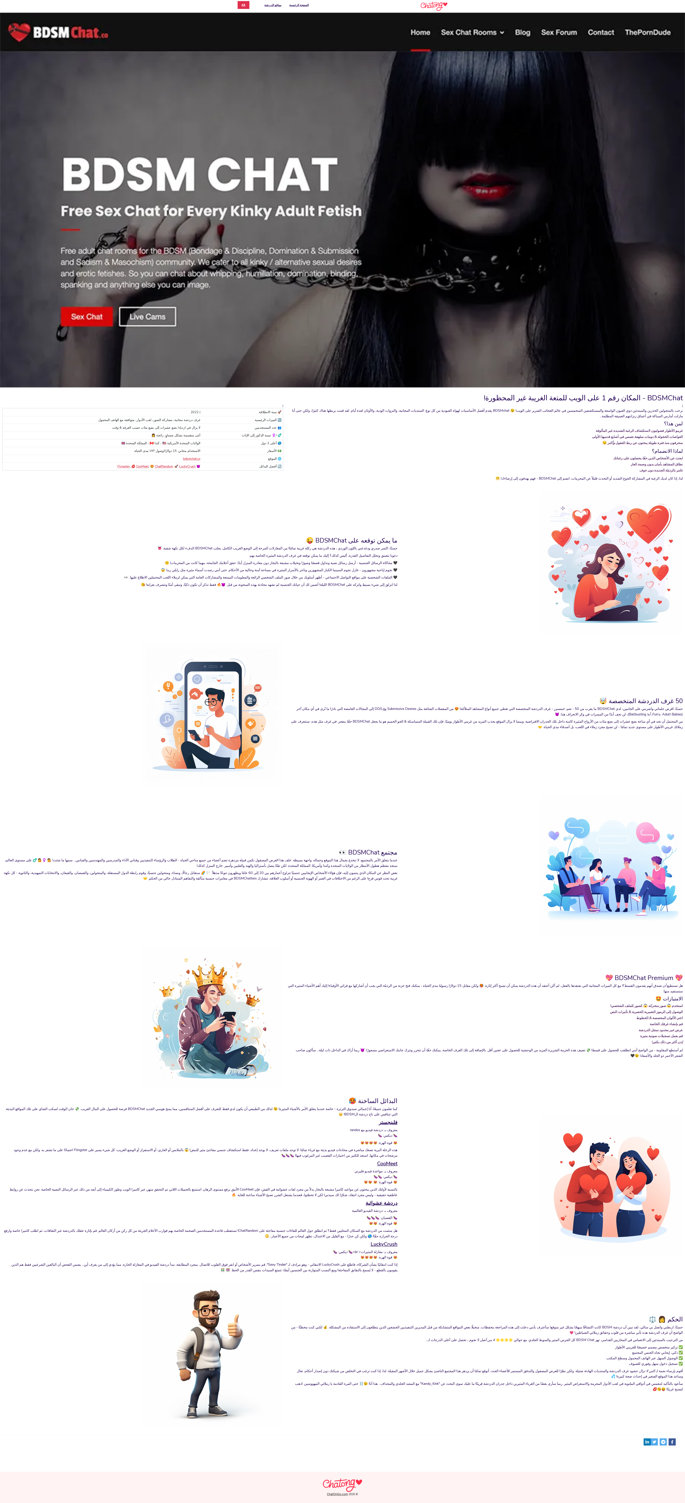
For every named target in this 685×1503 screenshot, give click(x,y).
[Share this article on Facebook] (672, 1442)
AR (243, 5)
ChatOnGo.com (337, 1494)
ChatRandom (164, 466)
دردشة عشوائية (381, 1203)
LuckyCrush (187, 466)
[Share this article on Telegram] (663, 1442)
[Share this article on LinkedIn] (647, 1442)
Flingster (123, 466)
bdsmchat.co (191, 459)
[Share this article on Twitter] (654, 1442)
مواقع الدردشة (272, 5)
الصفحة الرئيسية (299, 5)
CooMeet (142, 466)
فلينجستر (388, 1122)
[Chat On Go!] (434, 6)
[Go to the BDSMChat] (342, 200)
